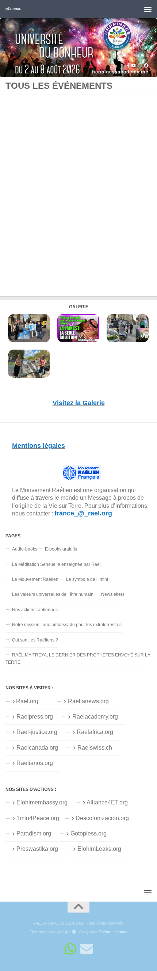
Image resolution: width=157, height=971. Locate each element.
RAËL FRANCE (13, 9)
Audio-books (24, 549)
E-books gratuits (61, 549)
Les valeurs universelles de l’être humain (52, 594)
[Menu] (148, 9)
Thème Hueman (113, 932)
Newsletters (113, 594)
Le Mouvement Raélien (35, 579)
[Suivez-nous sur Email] (86, 949)
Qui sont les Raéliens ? (35, 640)
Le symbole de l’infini (87, 579)
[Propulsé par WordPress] (74, 932)
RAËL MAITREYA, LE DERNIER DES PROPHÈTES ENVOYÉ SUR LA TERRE (77, 658)
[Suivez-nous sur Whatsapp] (70, 949)
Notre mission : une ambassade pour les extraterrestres (67, 624)
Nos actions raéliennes (35, 609)
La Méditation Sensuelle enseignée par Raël (56, 564)
